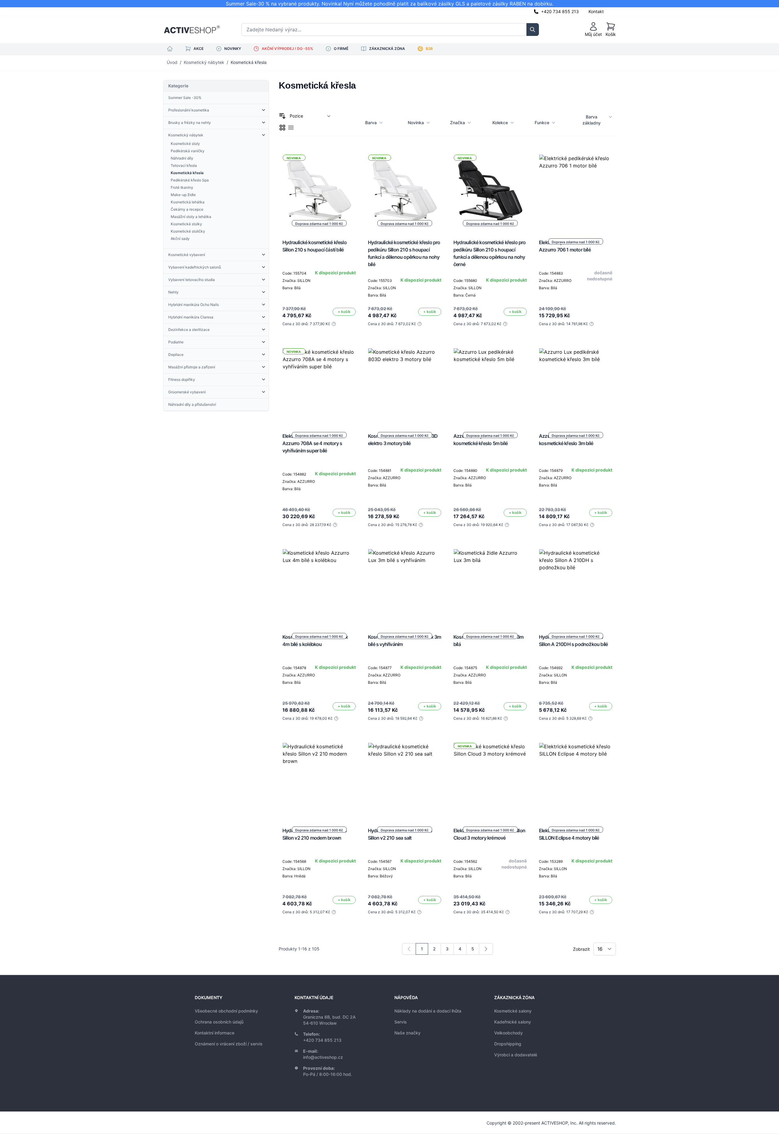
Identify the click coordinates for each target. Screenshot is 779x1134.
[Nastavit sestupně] (282, 116)
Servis (400, 1021)
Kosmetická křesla (249, 62)
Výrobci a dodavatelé (515, 1054)
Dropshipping (507, 1043)
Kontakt (596, 11)
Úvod (172, 62)
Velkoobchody (508, 1032)
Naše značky (407, 1032)
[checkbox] (282, 127)
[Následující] (486, 949)
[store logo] (192, 29)
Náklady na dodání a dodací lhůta (427, 1010)
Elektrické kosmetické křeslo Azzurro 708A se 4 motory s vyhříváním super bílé (312, 443)
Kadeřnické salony (512, 1021)
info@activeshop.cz (323, 1057)
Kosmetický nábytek (204, 62)
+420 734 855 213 (560, 11)
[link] (409, 949)
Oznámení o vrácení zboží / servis (229, 1043)
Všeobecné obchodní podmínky (226, 1010)
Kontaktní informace (214, 1032)
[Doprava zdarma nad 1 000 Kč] (575, 191)
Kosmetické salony (513, 1010)
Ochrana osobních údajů (219, 1021)
